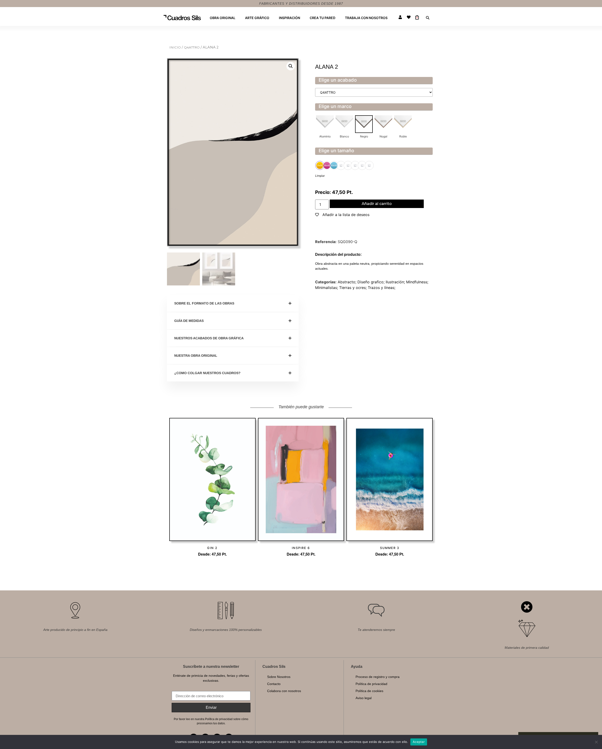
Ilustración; (396, 282)
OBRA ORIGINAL (222, 18)
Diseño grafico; (371, 282)
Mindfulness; (417, 282)
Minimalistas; (327, 287)
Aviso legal (364, 698)
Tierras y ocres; (353, 287)
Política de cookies (369, 691)
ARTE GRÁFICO (257, 18)
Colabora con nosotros (284, 691)
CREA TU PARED (322, 18)
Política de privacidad (371, 684)
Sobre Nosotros (278, 677)
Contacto (274, 684)
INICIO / (176, 47)
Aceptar (419, 742)
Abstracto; (347, 282)
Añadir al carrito (377, 203)
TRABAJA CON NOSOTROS (366, 18)
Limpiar (320, 175)
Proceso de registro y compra (378, 677)
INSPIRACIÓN (289, 18)
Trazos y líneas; (381, 287)
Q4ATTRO (192, 47)
